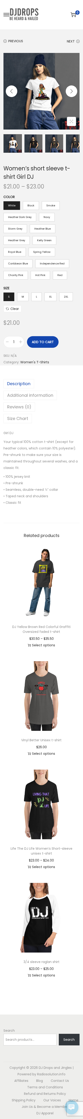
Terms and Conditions (45, 1087)
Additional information (30, 395)
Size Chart (17, 418)
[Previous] (11, 91)
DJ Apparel (44, 1113)
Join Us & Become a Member (45, 1106)
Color (9, 197)
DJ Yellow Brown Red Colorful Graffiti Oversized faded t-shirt (41, 629)
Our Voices (52, 1100)
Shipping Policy (24, 1100)
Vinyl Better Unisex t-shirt (41, 740)
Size (6, 288)
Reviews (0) (19, 407)
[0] (73, 14)
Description (18, 384)
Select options (43, 645)
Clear (14, 308)
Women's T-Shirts (34, 362)
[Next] (71, 91)
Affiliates (21, 1080)
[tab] (41, 383)
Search (9, 1030)
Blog (39, 1080)
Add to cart (43, 342)
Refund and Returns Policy (45, 1093)
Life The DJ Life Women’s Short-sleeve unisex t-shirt (41, 851)
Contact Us (60, 1080)
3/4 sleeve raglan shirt (41, 962)
